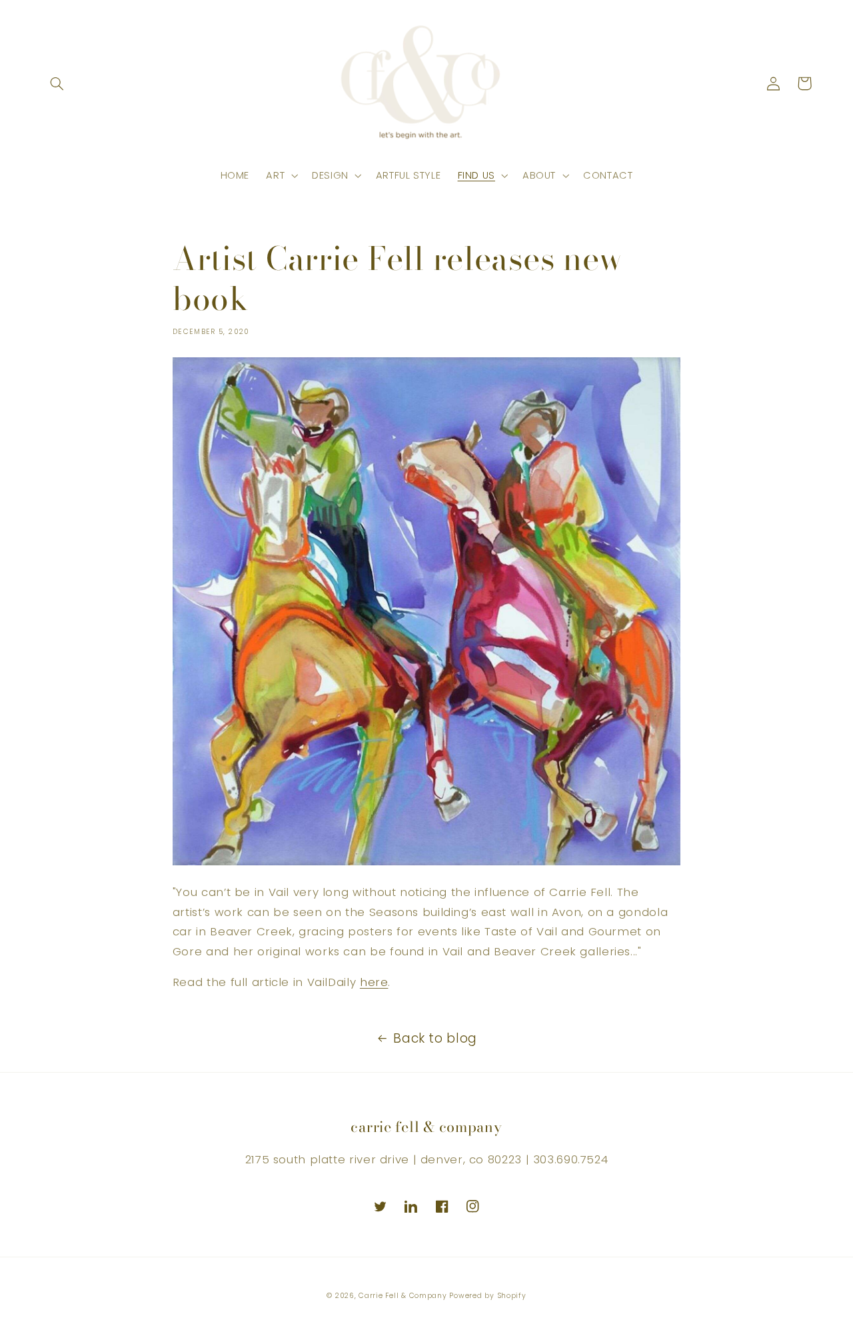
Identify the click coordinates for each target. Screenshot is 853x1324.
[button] (57, 83)
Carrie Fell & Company (402, 1296)
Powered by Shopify (487, 1296)
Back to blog (435, 1038)
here (374, 982)
